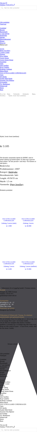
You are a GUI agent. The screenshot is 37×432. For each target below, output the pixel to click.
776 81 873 (9, 294)
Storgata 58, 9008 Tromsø (8, 292)
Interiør (2, 37)
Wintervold (3, 86)
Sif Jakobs (3, 77)
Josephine (3, 62)
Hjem (8, 94)
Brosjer (2, 30)
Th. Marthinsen (5, 84)
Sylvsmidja (3, 82)
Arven (2, 49)
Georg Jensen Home (6, 60)
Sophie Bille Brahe (6, 78)
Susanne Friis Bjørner (7, 80)
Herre (2, 88)
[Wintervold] (18, 18)
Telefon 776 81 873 (6, 5)
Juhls (1, 64)
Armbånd (3, 28)
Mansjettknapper (5, 39)
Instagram (3, 310)
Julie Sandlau (4, 65)
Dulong (2, 54)
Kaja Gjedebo (4, 67)
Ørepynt (2, 43)
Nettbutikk (16, 94)
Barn (1, 90)
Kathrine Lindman (6, 69)
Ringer (2, 41)
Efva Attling (4, 56)
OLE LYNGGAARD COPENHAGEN (13, 73)
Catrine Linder (4, 52)
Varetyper (3, 24)
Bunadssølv (4, 32)
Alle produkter (4, 22)
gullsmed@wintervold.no (8, 295)
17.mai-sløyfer (4, 34)
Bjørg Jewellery (5, 51)
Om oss (2, 3)
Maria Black (4, 71)
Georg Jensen (4, 58)
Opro (1, 75)
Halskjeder (3, 35)
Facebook (12, 310)
